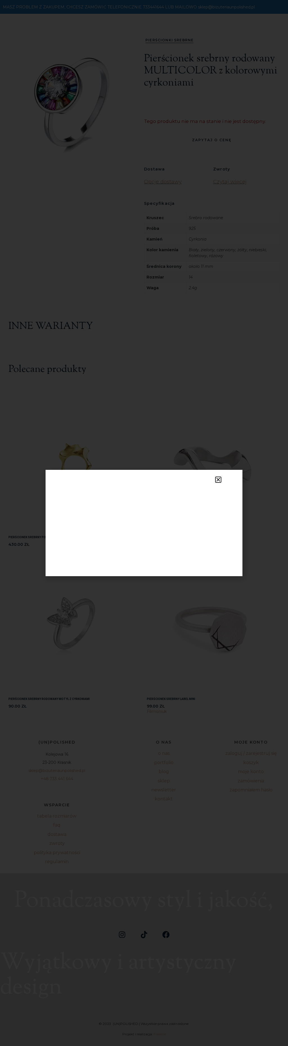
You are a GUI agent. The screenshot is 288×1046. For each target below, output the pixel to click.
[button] (218, 479)
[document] (144, 523)
